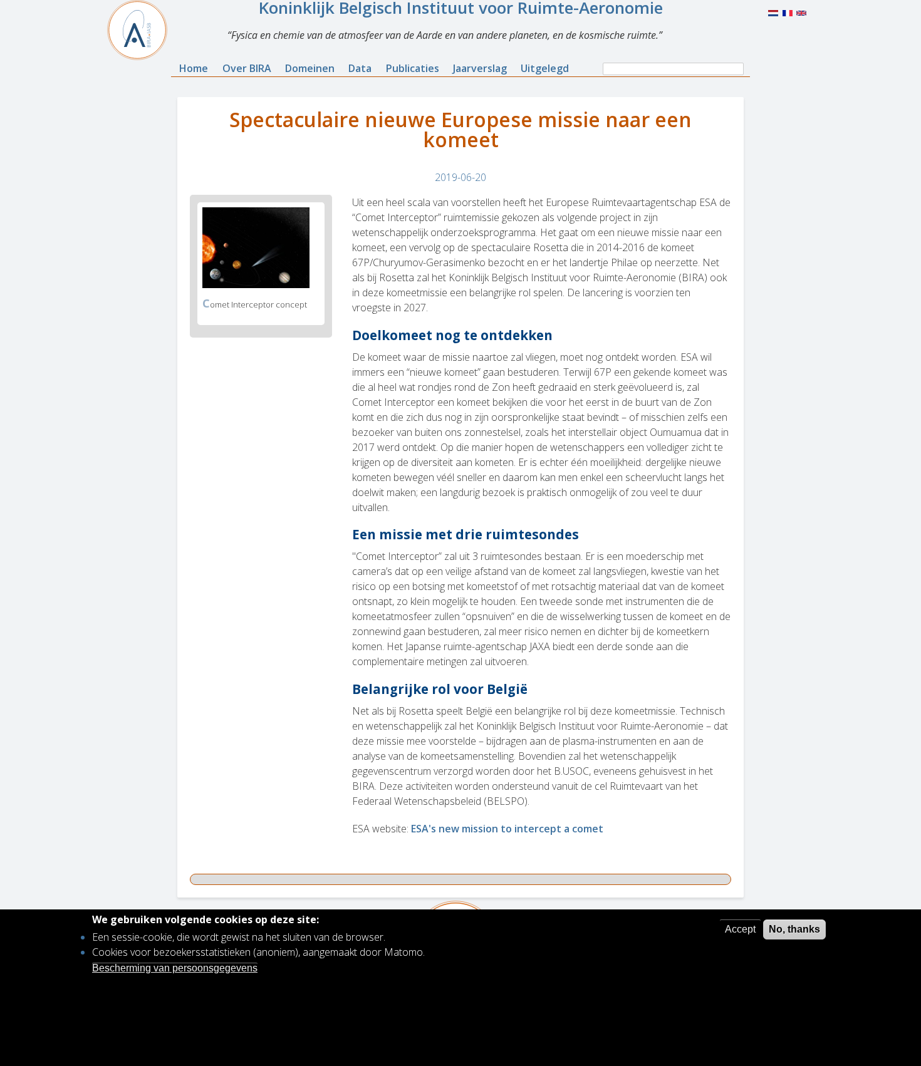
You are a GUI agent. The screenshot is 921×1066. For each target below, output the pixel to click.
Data (360, 68)
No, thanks (794, 929)
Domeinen (310, 68)
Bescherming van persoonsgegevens (175, 967)
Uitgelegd (545, 68)
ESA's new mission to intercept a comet (507, 829)
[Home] (142, 30)
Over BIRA (246, 68)
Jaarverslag (480, 68)
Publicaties (412, 68)
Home (193, 68)
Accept (740, 929)
